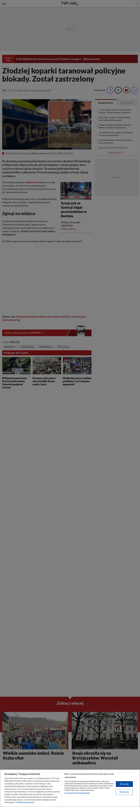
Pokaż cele (124, 792)
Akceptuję (124, 784)
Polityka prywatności (25, 802)
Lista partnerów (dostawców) (77, 793)
